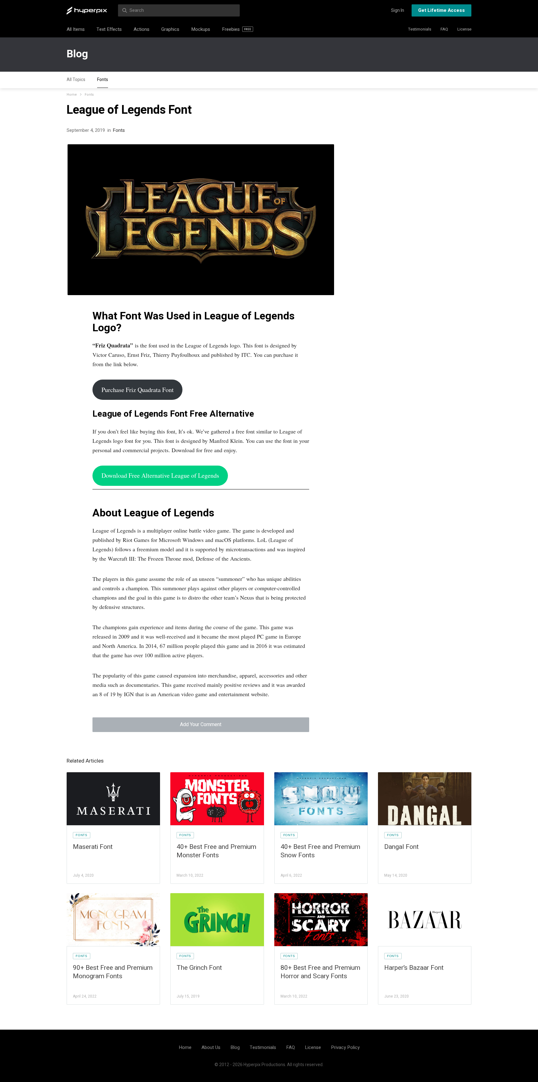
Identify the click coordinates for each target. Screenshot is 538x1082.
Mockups (200, 29)
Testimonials (419, 29)
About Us (210, 1047)
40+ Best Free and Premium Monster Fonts (216, 851)
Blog (77, 54)
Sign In (397, 10)
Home (72, 94)
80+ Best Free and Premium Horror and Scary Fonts (320, 972)
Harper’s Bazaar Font (414, 968)
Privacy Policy (345, 1047)
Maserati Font (93, 847)
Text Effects (109, 29)
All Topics (76, 79)
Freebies (236, 29)
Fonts (102, 79)
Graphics (170, 29)
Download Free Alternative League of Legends (160, 475)
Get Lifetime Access (441, 10)
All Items (76, 29)
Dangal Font (401, 847)
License (464, 29)
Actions (141, 29)
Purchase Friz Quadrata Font (137, 389)
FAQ (444, 29)
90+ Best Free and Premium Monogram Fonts (113, 972)
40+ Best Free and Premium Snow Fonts (320, 851)
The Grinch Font (199, 968)
